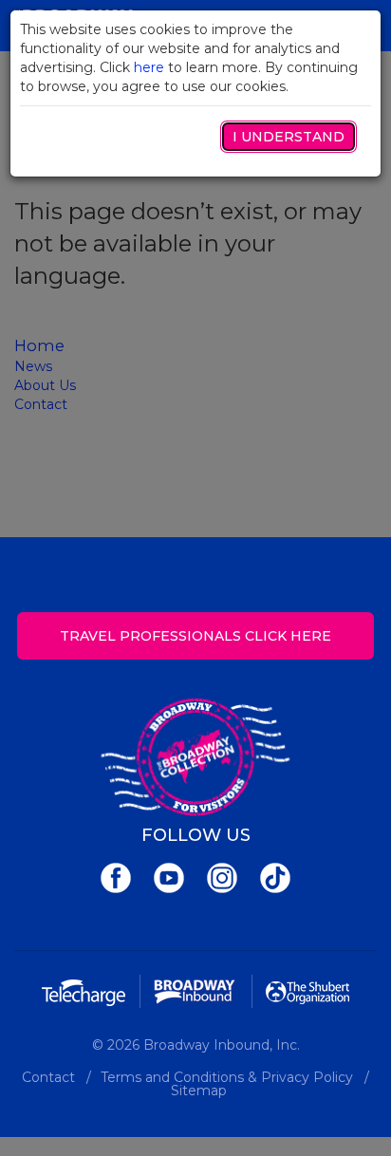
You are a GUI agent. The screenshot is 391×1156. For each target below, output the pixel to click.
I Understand (288, 136)
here (149, 67)
